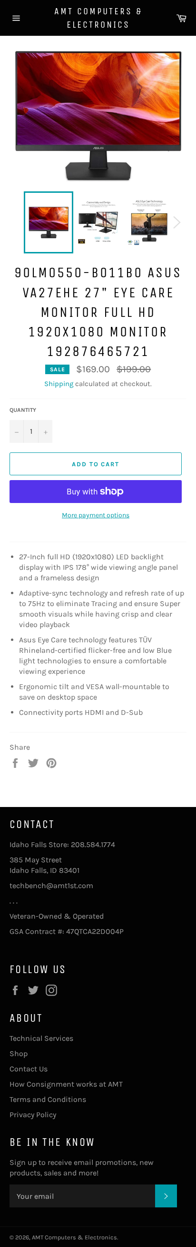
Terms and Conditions (48, 1099)
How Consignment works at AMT (66, 1084)
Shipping (58, 383)
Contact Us (29, 1068)
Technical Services (41, 1038)
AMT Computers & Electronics (98, 18)
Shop (19, 1053)
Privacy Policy (33, 1114)
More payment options (95, 515)
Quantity (23, 410)
